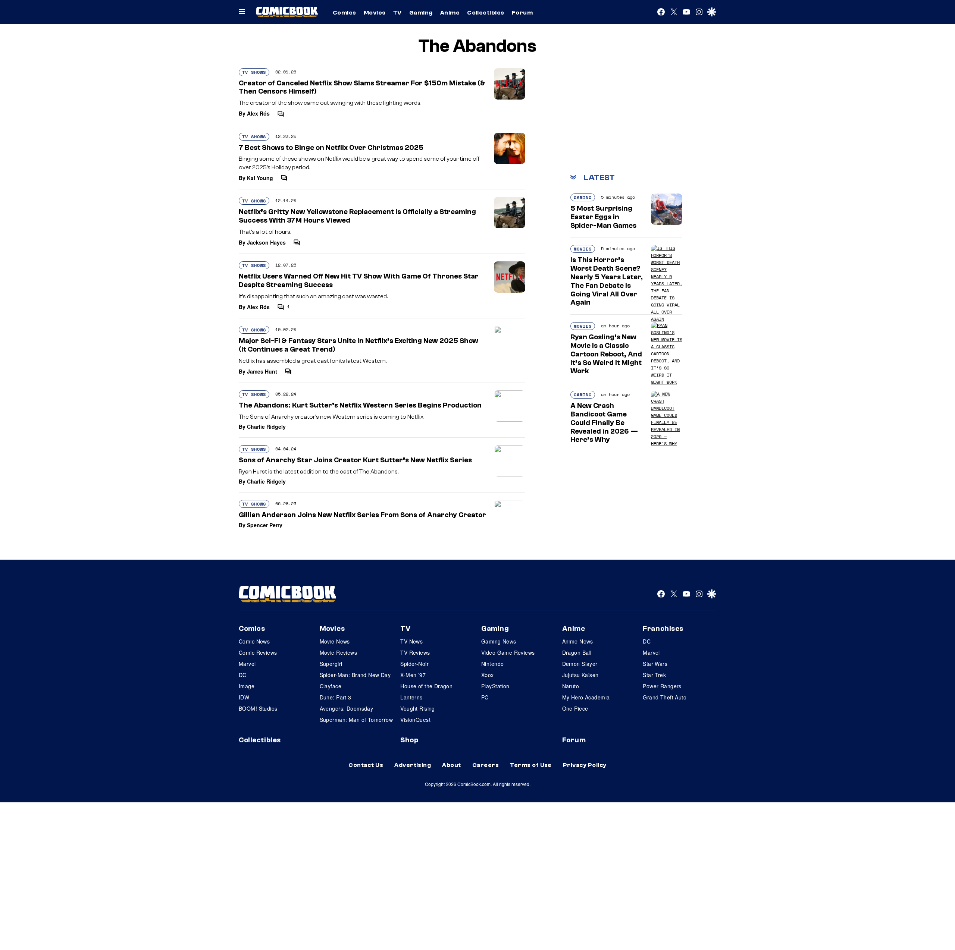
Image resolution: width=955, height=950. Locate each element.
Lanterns (411, 697)
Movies (375, 12)
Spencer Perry (264, 525)
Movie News (335, 641)
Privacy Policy (585, 765)
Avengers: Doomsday (346, 708)
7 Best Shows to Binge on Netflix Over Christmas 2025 (331, 148)
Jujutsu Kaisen (580, 675)
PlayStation (495, 686)
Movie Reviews (338, 652)
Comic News (254, 641)
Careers (485, 765)
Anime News (577, 641)
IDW (244, 697)
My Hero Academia (586, 697)
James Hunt (262, 371)
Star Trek (654, 675)
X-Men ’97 (413, 675)
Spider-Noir (414, 663)
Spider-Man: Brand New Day (355, 675)
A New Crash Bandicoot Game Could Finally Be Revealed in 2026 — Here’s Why (604, 423)
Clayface (330, 686)
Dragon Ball (577, 652)
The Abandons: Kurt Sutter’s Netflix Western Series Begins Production (360, 405)
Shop (409, 740)
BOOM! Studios (258, 708)
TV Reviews (415, 652)
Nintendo (492, 663)
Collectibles (485, 12)
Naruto (570, 686)
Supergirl (331, 663)
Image (246, 686)
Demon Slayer (580, 663)
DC (243, 675)
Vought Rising (417, 708)
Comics (344, 12)
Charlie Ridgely (266, 426)
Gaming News (498, 641)
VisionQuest (415, 719)
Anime (450, 12)
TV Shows (254, 72)
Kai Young (260, 178)
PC (485, 697)
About (451, 765)
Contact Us (365, 765)
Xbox (487, 675)
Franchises (663, 629)
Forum (522, 12)
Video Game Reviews (508, 652)
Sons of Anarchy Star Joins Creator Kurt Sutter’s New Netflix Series (355, 460)
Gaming (421, 12)
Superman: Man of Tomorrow (356, 719)
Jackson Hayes (266, 242)
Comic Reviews (258, 652)
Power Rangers (662, 686)
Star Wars (655, 663)
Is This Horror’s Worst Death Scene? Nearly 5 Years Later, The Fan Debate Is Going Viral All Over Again (606, 281)
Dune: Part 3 (335, 697)
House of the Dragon (426, 686)
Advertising (412, 765)
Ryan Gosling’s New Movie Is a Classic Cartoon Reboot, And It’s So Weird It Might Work (606, 354)
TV (397, 12)
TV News (411, 641)
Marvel (247, 663)
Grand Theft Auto (664, 697)
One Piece (575, 708)
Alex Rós (258, 113)
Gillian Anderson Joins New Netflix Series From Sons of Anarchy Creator (362, 515)
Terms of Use (531, 765)
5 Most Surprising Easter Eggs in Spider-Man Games (603, 217)
